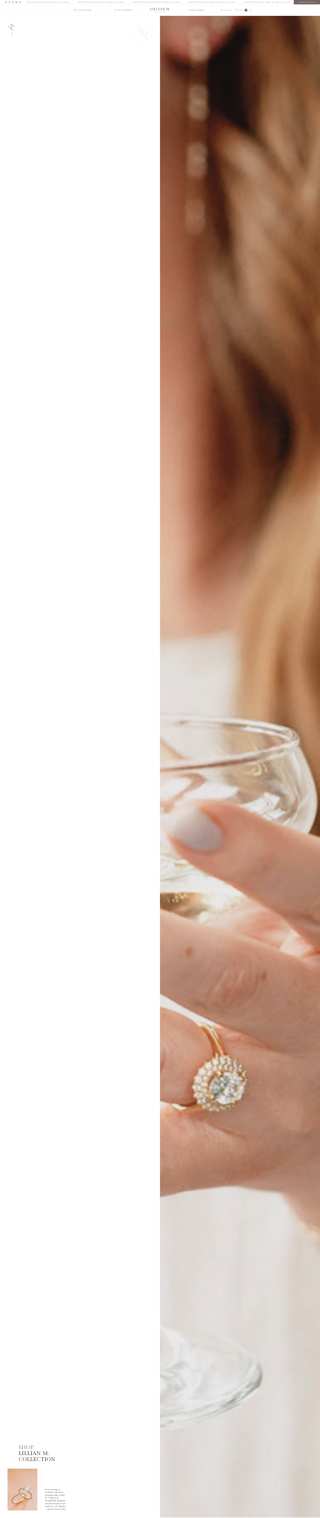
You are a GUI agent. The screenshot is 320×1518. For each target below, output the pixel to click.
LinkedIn (17, 2)
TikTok (20, 2)
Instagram (9, 2)
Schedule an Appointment (307, 2)
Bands (196, 10)
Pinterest (13, 2)
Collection (82, 10)
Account (228, 10)
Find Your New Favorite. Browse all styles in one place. (44, 2)
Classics (123, 10)
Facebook (6, 2)
